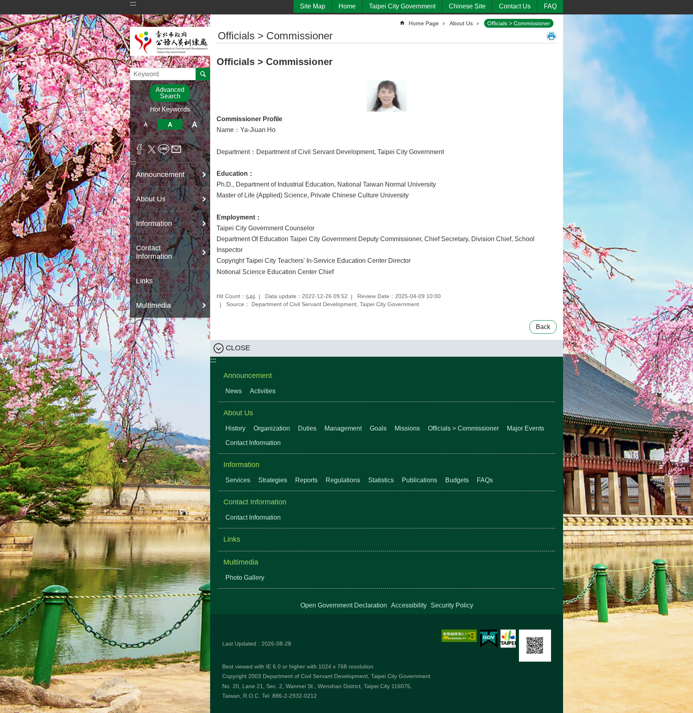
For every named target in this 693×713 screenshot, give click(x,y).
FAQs (485, 480)
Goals (378, 428)
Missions (407, 428)
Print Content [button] (551, 36)
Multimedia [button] (153, 305)
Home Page (424, 23)
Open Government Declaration (343, 605)
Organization (271, 428)
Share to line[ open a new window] (164, 149)
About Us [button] (151, 199)
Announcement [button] (160, 175)
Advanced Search (170, 93)
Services (237, 480)
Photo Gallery (244, 577)
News (233, 391)
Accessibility (409, 605)
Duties (307, 428)
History (235, 428)
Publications (419, 480)
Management (343, 428)
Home (347, 6)
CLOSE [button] (238, 348)
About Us (461, 23)
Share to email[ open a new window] (176, 149)
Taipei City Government (402, 6)
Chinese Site (467, 6)
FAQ (550, 6)
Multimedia (240, 562)
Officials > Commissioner (518, 23)
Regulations (343, 480)
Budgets (457, 480)
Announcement (247, 376)
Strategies (272, 480)
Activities (263, 391)
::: (133, 3)
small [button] (145, 124)
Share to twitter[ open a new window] (152, 149)
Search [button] (203, 74)
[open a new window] (459, 636)
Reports (306, 480)
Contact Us (515, 6)
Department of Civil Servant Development (170, 41)
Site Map (312, 6)
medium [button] (170, 124)
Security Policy (452, 605)
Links (144, 281)
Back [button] (543, 326)
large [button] (194, 124)
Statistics (381, 480)
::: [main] (222, 19)
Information (241, 465)
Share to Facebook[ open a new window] (139, 149)
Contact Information (253, 442)
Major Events (525, 428)
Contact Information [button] (154, 252)
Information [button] (154, 223)
